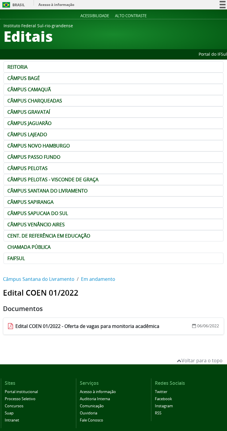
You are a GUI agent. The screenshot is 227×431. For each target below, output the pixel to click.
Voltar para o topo (202, 360)
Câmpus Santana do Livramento (38, 279)
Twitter (161, 391)
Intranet (12, 420)
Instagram (164, 405)
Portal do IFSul (213, 54)
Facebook (163, 398)
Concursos (14, 405)
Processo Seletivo (20, 398)
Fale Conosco (91, 420)
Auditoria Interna (95, 398)
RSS (158, 413)
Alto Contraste (131, 15)
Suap (9, 413)
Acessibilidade (94, 15)
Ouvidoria (88, 413)
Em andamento (98, 279)
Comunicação (92, 405)
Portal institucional (21, 391)
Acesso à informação (56, 4)
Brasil (12, 4)
